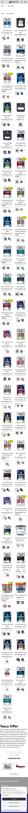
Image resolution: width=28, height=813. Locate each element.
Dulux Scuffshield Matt (21, 454)
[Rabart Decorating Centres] (14, 2)
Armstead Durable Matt (7, 230)
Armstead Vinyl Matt (20, 86)
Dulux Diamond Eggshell (21, 201)
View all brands (14, 754)
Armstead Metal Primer (7, 370)
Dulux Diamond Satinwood (7, 398)
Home (2, 6)
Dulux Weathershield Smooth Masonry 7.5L (7, 596)
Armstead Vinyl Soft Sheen (7, 625)
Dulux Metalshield (7, 482)
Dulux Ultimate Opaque (21, 343)
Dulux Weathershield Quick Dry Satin (7, 201)
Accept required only (14, 802)
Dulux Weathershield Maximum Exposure (20, 230)
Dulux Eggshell (21, 286)
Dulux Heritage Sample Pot (21, 116)
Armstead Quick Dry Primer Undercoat (7, 653)
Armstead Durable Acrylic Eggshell (7, 426)
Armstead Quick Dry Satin (7, 509)
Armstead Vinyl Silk (20, 624)
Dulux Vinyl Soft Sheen (20, 681)
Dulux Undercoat (7, 259)
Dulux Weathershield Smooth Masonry (7, 86)
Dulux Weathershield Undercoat (7, 313)
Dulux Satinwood (20, 58)
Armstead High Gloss (21, 397)
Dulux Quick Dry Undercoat (7, 709)
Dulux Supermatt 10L (21, 538)
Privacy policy (5, 810)
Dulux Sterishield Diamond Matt (20, 566)
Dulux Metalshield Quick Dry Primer (7, 566)
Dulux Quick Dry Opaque (7, 538)
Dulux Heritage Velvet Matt (21, 31)
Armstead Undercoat (21, 482)
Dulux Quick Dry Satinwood (20, 259)
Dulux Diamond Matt (7, 58)
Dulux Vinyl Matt (7, 30)
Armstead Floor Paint (21, 652)
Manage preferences (14, 806)
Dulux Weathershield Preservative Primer (7, 681)
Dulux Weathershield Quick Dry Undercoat (21, 509)
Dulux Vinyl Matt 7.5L (21, 595)
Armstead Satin (20, 312)
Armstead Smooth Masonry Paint (7, 171)
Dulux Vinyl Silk (21, 425)
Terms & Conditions (14, 810)
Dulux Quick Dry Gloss (7, 286)
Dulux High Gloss (20, 143)
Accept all (14, 799)
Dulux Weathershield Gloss (20, 171)
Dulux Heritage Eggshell (7, 144)
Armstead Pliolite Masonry (7, 116)
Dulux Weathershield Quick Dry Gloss (20, 370)
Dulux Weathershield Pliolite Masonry (7, 454)
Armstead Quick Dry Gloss (7, 343)
